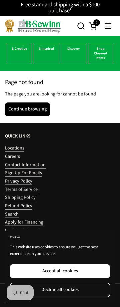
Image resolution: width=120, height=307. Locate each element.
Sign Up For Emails (23, 173)
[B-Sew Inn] (33, 26)
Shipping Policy (20, 197)
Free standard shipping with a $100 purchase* (60, 8)
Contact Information (25, 165)
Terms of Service (21, 189)
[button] (81, 26)
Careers (12, 156)
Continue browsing (27, 109)
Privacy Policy (18, 181)
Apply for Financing (24, 222)
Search (12, 214)
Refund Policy (18, 206)
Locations (14, 148)
